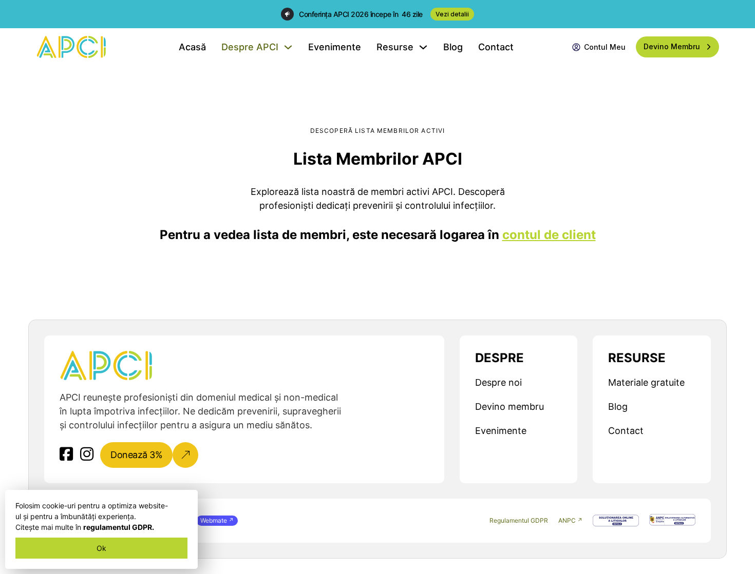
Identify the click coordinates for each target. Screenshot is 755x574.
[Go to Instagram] (86, 454)
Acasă (192, 47)
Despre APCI (249, 47)
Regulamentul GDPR (518, 520)
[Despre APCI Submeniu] (288, 47)
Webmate (213, 520)
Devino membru (509, 406)
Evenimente (334, 47)
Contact (496, 47)
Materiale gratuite (646, 382)
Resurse (394, 47)
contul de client (549, 234)
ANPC (567, 520)
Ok (101, 548)
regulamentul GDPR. (118, 527)
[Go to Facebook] (66, 454)
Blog (453, 47)
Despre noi (498, 382)
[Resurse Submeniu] (423, 47)
